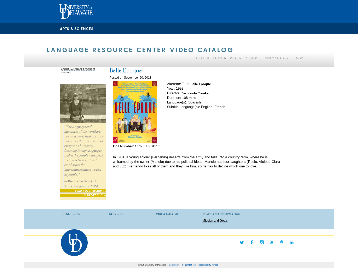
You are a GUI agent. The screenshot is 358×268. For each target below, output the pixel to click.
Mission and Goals (215, 220)
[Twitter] (241, 242)
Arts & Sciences (76, 28)
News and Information (221, 214)
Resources (71, 214)
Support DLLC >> (95, 195)
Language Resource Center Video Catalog (140, 49)
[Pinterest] (281, 242)
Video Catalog (168, 214)
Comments (174, 264)
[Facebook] (251, 242)
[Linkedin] (291, 242)
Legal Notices (189, 264)
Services (116, 214)
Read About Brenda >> (90, 190)
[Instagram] (261, 242)
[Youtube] (271, 242)
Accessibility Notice (208, 264)
